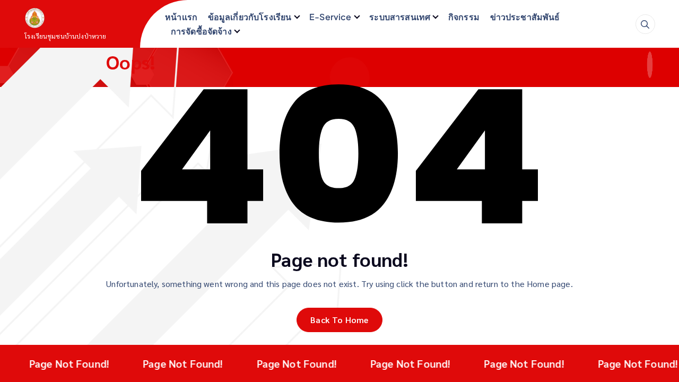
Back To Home (339, 319)
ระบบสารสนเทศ (399, 16)
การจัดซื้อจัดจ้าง (201, 31)
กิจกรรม (464, 16)
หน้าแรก (181, 16)
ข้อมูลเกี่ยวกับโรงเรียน (250, 16)
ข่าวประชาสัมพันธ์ (525, 16)
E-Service (330, 16)
